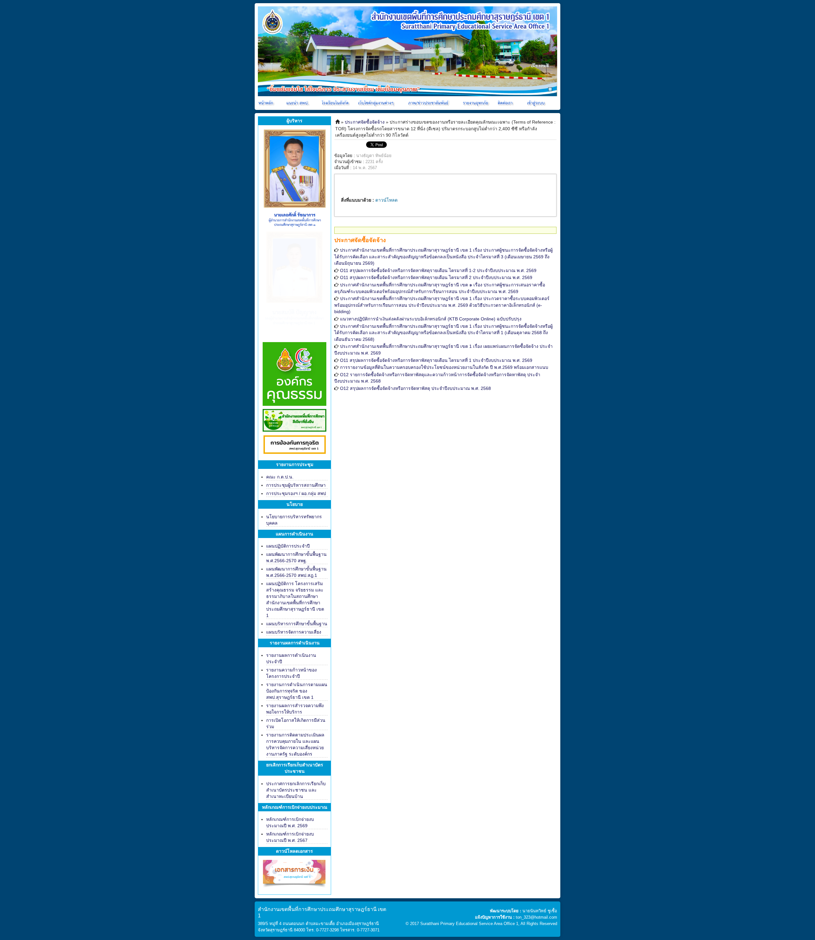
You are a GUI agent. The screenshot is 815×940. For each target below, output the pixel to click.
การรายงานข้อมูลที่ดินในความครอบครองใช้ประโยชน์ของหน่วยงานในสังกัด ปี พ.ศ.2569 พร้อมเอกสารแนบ (444, 367)
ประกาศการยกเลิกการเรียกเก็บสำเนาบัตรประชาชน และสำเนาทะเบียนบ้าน (296, 790)
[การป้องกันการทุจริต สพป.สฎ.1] (294, 445)
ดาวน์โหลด (386, 200)
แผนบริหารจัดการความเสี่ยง (293, 632)
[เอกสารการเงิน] (294, 876)
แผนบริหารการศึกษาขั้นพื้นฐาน (296, 623)
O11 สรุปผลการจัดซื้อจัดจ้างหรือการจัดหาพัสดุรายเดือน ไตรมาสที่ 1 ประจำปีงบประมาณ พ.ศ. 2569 (436, 360)
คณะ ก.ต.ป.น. (280, 476)
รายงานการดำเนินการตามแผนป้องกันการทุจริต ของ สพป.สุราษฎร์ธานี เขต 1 (296, 691)
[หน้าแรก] (266, 103)
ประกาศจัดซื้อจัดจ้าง (365, 122)
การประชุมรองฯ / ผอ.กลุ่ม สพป (296, 493)
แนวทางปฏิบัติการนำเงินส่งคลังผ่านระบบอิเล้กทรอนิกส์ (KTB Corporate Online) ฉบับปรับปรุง (430, 318)
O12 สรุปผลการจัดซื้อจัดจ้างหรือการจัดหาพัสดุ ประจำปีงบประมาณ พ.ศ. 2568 (415, 388)
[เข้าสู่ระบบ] (535, 103)
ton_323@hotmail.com (536, 917)
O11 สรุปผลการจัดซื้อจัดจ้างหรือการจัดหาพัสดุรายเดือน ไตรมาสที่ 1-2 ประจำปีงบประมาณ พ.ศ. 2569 (438, 270)
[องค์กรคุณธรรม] (294, 373)
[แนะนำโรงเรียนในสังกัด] (336, 103)
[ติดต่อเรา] (506, 103)
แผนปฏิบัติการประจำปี (288, 546)
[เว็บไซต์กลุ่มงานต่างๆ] (377, 103)
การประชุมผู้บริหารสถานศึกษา (296, 485)
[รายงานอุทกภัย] (476, 103)
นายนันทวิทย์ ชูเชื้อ (539, 910)
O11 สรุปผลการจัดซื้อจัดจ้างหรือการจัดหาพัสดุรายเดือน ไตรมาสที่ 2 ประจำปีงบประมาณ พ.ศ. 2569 (436, 277)
